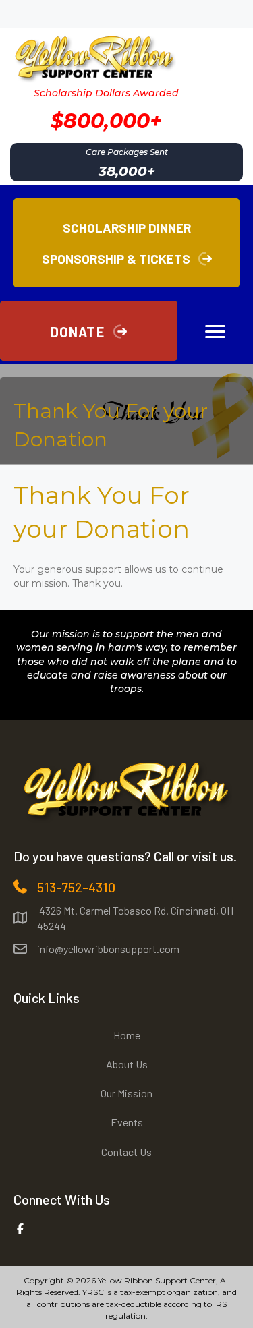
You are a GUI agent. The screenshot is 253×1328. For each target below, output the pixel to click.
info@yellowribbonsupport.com (108, 948)
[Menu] (215, 331)
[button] (88, 331)
